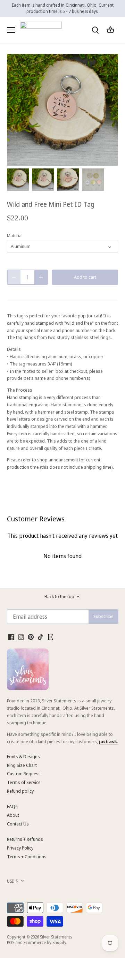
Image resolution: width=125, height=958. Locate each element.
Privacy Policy (20, 848)
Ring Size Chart (22, 765)
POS (10, 942)
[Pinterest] (31, 636)
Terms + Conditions (27, 856)
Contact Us (18, 824)
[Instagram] (21, 636)
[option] (18, 179)
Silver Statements (56, 937)
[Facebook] (11, 636)
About (13, 815)
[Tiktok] (40, 636)
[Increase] (41, 277)
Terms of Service (24, 782)
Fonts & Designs (23, 756)
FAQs (12, 806)
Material (15, 235)
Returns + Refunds (25, 839)
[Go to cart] (110, 29)
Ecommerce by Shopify (45, 942)
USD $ (12, 880)
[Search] (95, 29)
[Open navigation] (11, 30)
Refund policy (20, 791)
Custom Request (23, 773)
